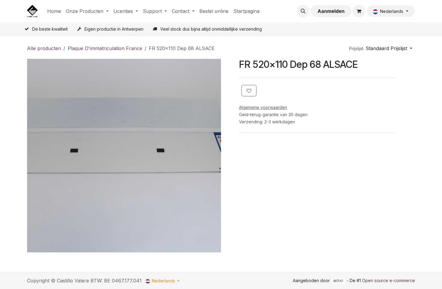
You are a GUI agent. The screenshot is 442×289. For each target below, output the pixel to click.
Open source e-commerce (388, 280)
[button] (303, 11)
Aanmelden (331, 11)
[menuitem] (54, 11)
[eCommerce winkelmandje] (359, 11)
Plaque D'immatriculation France (105, 48)
